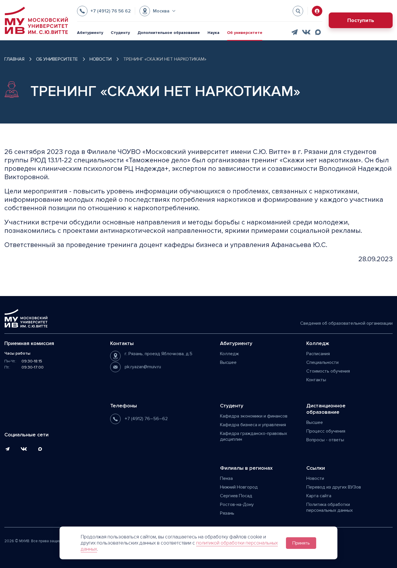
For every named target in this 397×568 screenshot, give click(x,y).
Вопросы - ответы (325, 440)
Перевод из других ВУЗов (333, 487)
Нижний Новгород (239, 487)
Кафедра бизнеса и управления (253, 425)
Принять (301, 543)
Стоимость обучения (328, 371)
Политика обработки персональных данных (329, 507)
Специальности (322, 362)
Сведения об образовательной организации (346, 323)
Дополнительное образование (168, 32)
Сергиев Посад (236, 496)
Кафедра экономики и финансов (253, 416)
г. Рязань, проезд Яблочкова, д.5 (158, 354)
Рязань (227, 513)
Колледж (229, 354)
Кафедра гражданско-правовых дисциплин (253, 436)
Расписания (318, 354)
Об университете (244, 32)
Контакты (316, 380)
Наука (213, 32)
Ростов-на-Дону (237, 504)
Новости (315, 478)
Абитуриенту (90, 32)
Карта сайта (318, 496)
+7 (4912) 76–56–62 (146, 419)
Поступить (360, 20)
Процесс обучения (325, 431)
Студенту (120, 32)
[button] (157, 11)
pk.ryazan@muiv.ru (143, 367)
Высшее (228, 362)
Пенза (226, 478)
